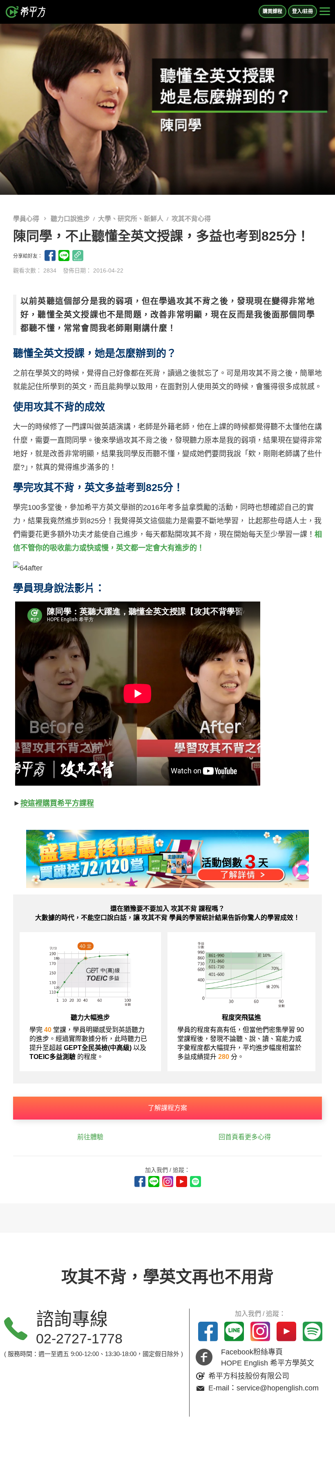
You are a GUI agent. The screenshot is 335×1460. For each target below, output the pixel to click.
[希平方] (26, 12)
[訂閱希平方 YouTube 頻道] (181, 1181)
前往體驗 (90, 1136)
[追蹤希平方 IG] (167, 1181)
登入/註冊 (302, 11)
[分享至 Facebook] (50, 255)
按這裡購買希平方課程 (57, 803)
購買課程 (272, 11)
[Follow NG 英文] (195, 1181)
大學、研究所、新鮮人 (130, 218)
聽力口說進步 (70, 218)
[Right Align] (324, 11)
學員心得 (27, 218)
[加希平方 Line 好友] (153, 1181)
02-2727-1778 (79, 1338)
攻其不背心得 (191, 218)
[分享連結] (77, 255)
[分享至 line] (63, 255)
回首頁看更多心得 (245, 1136)
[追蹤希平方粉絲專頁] (139, 1181)
